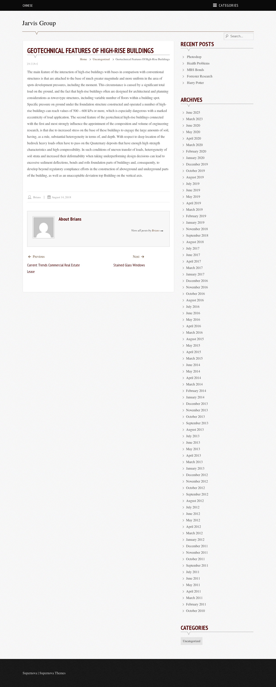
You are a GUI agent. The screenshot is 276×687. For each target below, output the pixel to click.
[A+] (35, 63)
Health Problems (198, 63)
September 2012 (197, 494)
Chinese (28, 5)
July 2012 (192, 507)
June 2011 (193, 578)
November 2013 (197, 410)
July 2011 (192, 571)
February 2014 (196, 390)
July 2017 (192, 248)
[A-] (29, 63)
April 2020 (193, 138)
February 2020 (196, 151)
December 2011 (197, 546)
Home (83, 59)
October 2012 (195, 487)
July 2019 (192, 183)
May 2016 (193, 319)
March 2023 (194, 118)
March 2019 (194, 209)
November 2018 (197, 228)
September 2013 (197, 423)
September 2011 (197, 565)
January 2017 (195, 274)
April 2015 (193, 351)
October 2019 (195, 170)
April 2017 (193, 261)
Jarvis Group (39, 22)
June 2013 (193, 442)
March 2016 (194, 332)
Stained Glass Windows (129, 265)
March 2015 (194, 358)
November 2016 (197, 287)
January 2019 (195, 222)
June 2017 (193, 254)
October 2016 (195, 293)
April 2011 (193, 591)
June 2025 (193, 112)
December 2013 (197, 403)
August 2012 (195, 500)
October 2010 (195, 610)
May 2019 (193, 196)
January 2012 (195, 539)
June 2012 (193, 513)
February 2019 (196, 216)
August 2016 (195, 300)
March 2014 (194, 384)
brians (37, 197)
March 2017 (194, 267)
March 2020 (194, 144)
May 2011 (193, 584)
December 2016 (197, 280)
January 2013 (195, 468)
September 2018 (197, 235)
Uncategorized (101, 59)
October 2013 (195, 416)
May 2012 (193, 520)
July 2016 (192, 306)
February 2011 (196, 604)
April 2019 (193, 203)
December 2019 (197, 164)
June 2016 (193, 313)
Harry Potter (195, 82)
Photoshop (194, 56)
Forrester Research (199, 76)
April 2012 (193, 526)
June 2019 (193, 190)
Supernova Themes (52, 673)
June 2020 (193, 125)
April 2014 (193, 377)
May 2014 (193, 371)
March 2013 (194, 461)
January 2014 (195, 397)
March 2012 (194, 533)
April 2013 (193, 455)
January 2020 (195, 157)
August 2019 (195, 177)
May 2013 (193, 448)
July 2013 (192, 436)
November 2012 (197, 481)
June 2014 (193, 364)
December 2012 (197, 474)
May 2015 (193, 345)
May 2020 (193, 131)
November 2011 (197, 552)
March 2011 (194, 597)
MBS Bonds (195, 69)
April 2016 (193, 326)
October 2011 (195, 559)
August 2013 (195, 429)
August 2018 (195, 241)
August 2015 (195, 338)
